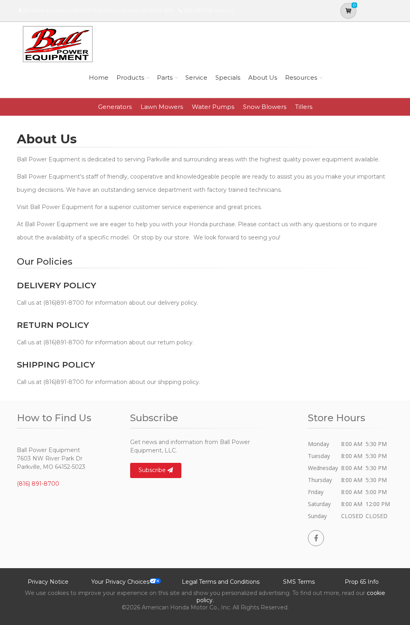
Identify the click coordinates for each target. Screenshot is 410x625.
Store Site (224, 10)
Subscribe (153, 470)
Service (196, 77)
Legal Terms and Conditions (220, 581)
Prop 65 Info (362, 581)
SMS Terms (299, 581)
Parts (165, 77)
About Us (262, 77)
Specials (227, 77)
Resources (301, 77)
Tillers (303, 107)
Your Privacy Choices (120, 581)
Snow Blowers (264, 107)
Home (99, 77)
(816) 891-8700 (198, 10)
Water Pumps (213, 107)
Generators (115, 107)
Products (130, 77)
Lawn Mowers (162, 107)
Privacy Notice (48, 581)
